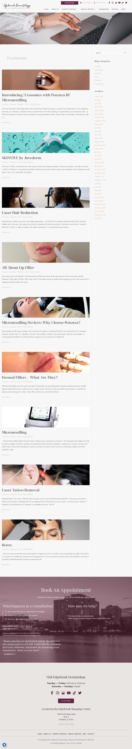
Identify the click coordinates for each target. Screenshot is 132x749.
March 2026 (99, 107)
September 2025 (100, 121)
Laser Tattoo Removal (20, 490)
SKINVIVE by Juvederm (21, 157)
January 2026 (99, 114)
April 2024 (98, 159)
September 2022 (100, 215)
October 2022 (99, 211)
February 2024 (99, 163)
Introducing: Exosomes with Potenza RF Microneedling (36, 97)
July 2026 (98, 100)
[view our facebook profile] (109, 2)
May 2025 (98, 135)
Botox (7, 545)
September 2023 (100, 180)
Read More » (6, 122)
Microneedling (14, 432)
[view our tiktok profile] (122, 2)
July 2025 (98, 128)
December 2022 (100, 204)
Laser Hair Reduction (20, 212)
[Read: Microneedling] (46, 417)
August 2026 (99, 96)
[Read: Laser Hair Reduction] (46, 197)
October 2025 (99, 117)
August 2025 (99, 124)
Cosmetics (5, 104)
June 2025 (98, 131)
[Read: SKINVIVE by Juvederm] (46, 142)
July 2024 (98, 152)
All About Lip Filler (18, 267)
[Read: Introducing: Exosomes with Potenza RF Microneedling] (46, 80)
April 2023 (98, 194)
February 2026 (99, 110)
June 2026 (98, 103)
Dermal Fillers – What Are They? (30, 377)
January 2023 (99, 201)
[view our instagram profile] (112, 2)
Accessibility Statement (57, 743)
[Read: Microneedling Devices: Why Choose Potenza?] (46, 307)
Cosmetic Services (59, 734)
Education (13, 104)
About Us (47, 734)
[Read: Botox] (46, 529)
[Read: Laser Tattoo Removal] (46, 475)
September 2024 (100, 145)
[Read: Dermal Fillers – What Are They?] (46, 362)
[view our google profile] (116, 2)
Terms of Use (71, 743)
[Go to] (66, 725)
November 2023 (100, 173)
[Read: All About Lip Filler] (46, 252)
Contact (90, 734)
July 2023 (98, 183)
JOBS (84, 734)
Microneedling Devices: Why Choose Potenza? (41, 322)
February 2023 (99, 197)
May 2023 (98, 190)
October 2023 (99, 176)
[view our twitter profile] (126, 2)
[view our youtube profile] (119, 2)
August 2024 (99, 149)
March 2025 (99, 138)
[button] (69, 3)
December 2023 (100, 169)
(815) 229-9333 (100, 3)
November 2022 (100, 208)
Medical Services (74, 734)
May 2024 (98, 156)
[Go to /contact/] (66, 717)
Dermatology (99, 70)
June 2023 (98, 187)
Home (40, 734)
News (96, 77)
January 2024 (99, 166)
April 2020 (98, 218)
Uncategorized (99, 84)
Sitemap (79, 743)
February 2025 (99, 142)
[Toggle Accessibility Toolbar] (4, 744)
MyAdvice (91, 740)
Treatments (20, 104)
